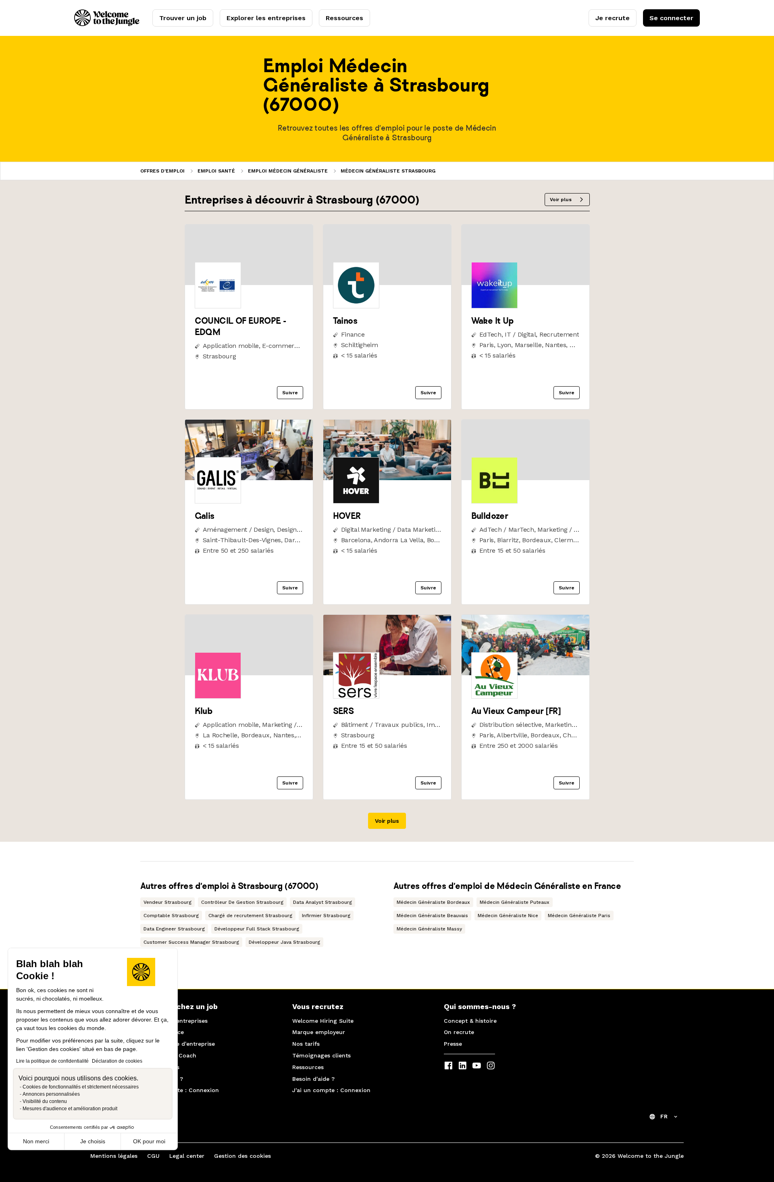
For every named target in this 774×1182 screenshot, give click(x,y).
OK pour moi (149, 1141)
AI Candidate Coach (168, 1055)
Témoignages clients (321, 1055)
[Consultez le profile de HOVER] (387, 478)
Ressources (344, 18)
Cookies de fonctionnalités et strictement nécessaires (81, 1087)
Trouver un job (182, 18)
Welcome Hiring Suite (323, 1021)
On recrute (459, 1032)
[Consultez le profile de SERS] (387, 673)
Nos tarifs (306, 1043)
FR (664, 1116)
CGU (153, 1156)
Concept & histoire (470, 1021)
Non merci (36, 1141)
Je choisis (92, 1141)
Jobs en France (162, 1032)
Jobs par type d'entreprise (178, 1043)
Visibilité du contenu (45, 1101)
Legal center (186, 1156)
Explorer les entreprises (266, 18)
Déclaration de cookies (117, 1061)
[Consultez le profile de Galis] (249, 478)
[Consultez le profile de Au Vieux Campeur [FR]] (525, 673)
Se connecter (671, 18)
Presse (453, 1043)
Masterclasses (160, 1067)
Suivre (290, 392)
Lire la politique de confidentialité (52, 1061)
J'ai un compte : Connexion (180, 1090)
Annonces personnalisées (51, 1094)
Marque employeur (318, 1032)
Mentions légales (113, 1156)
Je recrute (612, 18)
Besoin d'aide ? (162, 1079)
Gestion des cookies (242, 1156)
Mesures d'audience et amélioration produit (70, 1108)
